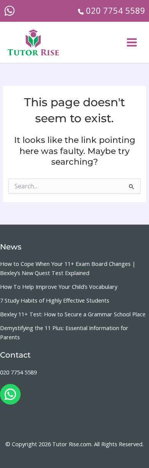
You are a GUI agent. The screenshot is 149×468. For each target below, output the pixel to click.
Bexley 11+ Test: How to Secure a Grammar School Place (73, 314)
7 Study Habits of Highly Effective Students (54, 300)
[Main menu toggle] (131, 42)
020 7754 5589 (18, 372)
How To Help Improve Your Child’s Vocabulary (58, 286)
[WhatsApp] (9, 10)
